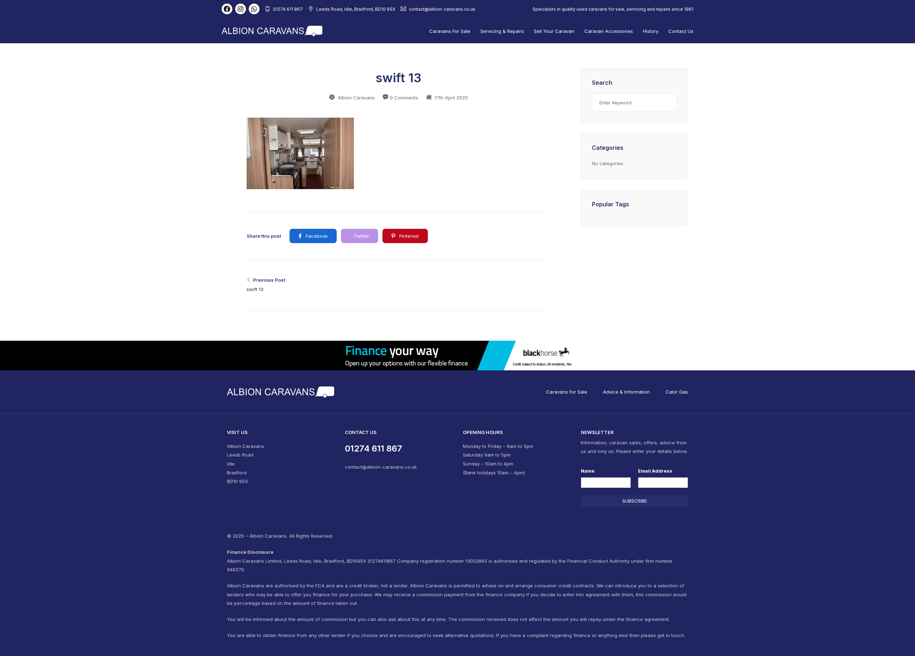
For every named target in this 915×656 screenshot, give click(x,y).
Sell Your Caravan (554, 31)
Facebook (316, 236)
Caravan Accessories (608, 31)
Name (587, 471)
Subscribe (634, 501)
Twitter (360, 236)
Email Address (655, 471)
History (650, 31)
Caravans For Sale (449, 31)
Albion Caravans (355, 97)
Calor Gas (677, 392)
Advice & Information (626, 392)
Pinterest (408, 236)
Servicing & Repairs (502, 31)
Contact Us (680, 31)
